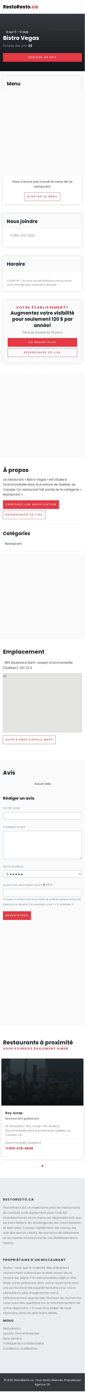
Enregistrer (17, 915)
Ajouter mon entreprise (21, 1333)
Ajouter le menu (42, 196)
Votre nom (11, 808)
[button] (42, 1166)
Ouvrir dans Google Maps (29, 739)
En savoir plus (42, 342)
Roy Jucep (13, 1113)
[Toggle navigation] (79, 7)
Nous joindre (12, 1338)
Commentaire (13, 827)
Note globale (13, 866)
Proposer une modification (31, 504)
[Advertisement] (42, 415)
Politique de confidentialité (23, 1343)
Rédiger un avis (42, 57)
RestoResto (20, 7)
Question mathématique (22, 885)
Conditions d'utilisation (20, 1348)
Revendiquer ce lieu (24, 514)
